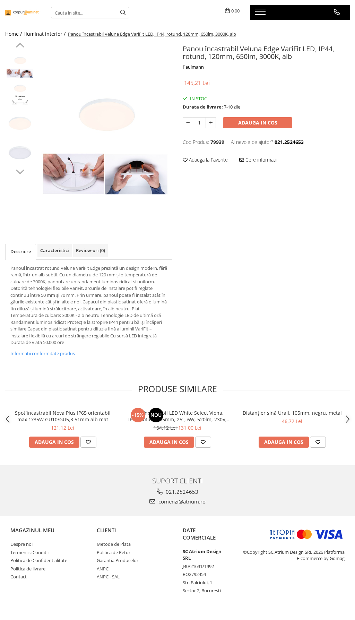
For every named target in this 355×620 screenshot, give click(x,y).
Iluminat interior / (45, 34)
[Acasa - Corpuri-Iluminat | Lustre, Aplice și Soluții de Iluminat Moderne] (23, 12)
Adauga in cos (257, 122)
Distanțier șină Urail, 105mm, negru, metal (292, 413)
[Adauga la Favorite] (88, 442)
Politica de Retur (113, 552)
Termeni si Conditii (29, 552)
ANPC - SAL (108, 577)
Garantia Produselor (117, 560)
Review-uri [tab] (90, 250)
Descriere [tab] (20, 251)
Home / (14, 34)
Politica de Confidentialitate (38, 560)
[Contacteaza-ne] (337, 12)
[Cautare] (123, 12)
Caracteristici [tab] (54, 250)
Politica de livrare (27, 569)
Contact (18, 577)
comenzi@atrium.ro (181, 501)
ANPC (103, 569)
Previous (20, 46)
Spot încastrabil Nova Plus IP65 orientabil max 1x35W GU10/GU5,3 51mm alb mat (63, 416)
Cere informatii (260, 159)
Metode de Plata (114, 544)
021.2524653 (181, 491)
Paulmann (193, 67)
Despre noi (21, 544)
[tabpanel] (105, 133)
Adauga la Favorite (208, 159)
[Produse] (261, 14)
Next (20, 170)
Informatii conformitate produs (42, 353)
